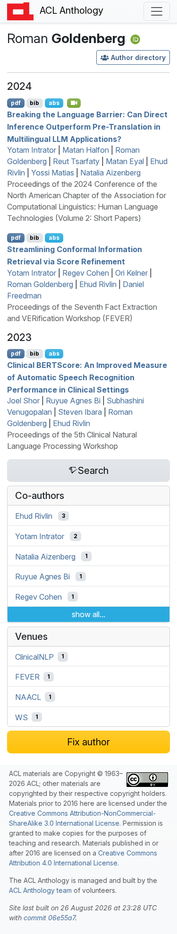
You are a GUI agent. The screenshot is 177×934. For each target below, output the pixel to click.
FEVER (27, 676)
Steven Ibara (80, 412)
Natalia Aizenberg (110, 172)
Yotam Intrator (31, 150)
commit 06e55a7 (49, 918)
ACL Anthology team (40, 890)
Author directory (138, 57)
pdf (16, 102)
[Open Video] (74, 103)
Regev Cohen (85, 273)
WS (21, 717)
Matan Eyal (125, 161)
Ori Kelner (131, 273)
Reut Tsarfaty (76, 161)
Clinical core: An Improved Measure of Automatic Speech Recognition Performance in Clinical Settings (87, 377)
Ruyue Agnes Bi (73, 400)
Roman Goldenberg (40, 284)
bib (34, 102)
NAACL (28, 697)
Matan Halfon (85, 150)
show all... (88, 614)
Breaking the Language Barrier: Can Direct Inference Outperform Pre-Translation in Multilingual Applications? (87, 126)
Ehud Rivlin (98, 284)
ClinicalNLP (34, 656)
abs (54, 102)
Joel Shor (23, 400)
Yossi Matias (52, 172)
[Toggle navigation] (156, 11)
